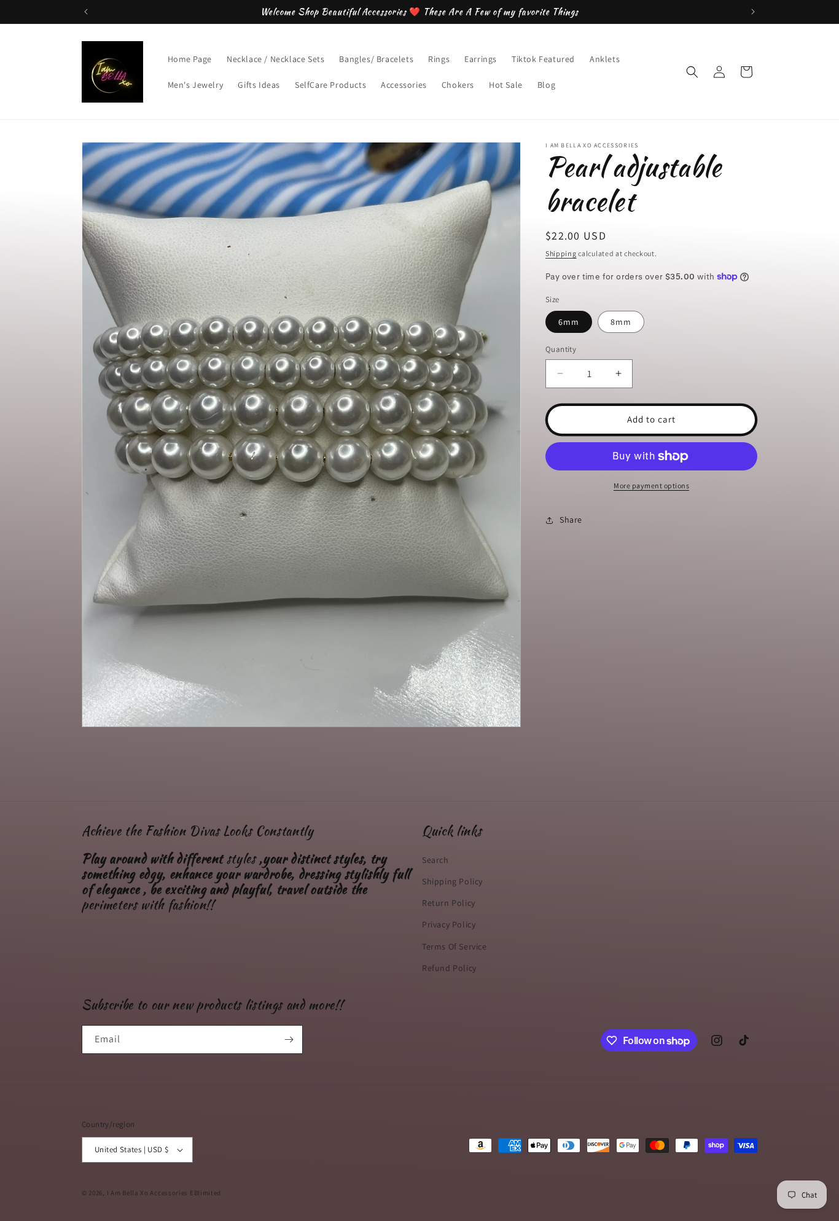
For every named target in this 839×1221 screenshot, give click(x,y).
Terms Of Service (454, 946)
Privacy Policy (448, 924)
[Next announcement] (753, 11)
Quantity (560, 349)
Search (435, 859)
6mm (568, 321)
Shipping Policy (452, 881)
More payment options (651, 485)
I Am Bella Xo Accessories (148, 1192)
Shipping (561, 253)
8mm (621, 321)
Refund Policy (449, 967)
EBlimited (205, 1192)
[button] (692, 71)
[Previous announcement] (86, 11)
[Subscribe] (288, 1039)
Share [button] (571, 519)
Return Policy (448, 902)
